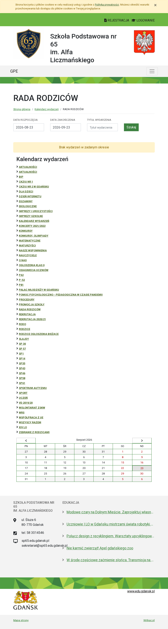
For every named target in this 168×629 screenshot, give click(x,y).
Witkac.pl (149, 620)
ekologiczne (28, 206)
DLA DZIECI (26, 191)
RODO (22, 324)
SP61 (22, 383)
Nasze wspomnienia (33, 250)
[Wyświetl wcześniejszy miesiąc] (26, 441)
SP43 (22, 368)
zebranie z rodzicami (34, 432)
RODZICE (24, 329)
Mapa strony (20, 620)
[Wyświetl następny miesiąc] (142, 441)
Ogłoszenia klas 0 (31, 265)
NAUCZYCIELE (28, 255)
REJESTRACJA (118, 20)
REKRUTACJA (27, 314)
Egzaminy (26, 201)
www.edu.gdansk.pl (141, 591)
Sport (23, 392)
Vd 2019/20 (26, 402)
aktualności (28, 171)
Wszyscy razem (30, 422)
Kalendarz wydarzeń (47, 109)
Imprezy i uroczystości (36, 211)
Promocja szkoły (31, 304)
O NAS (23, 260)
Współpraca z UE (31, 417)
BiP (21, 176)
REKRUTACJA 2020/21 (32, 319)
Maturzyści (27, 245)
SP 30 (22, 343)
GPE (14, 71)
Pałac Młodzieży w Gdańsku (39, 289)
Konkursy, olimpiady (33, 235)
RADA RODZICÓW (30, 309)
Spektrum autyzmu (33, 388)
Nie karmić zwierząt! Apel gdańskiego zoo (100, 548)
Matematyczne (29, 240)
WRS (21, 412)
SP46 (22, 373)
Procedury (26, 299)
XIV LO (23, 427)
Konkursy (26, 230)
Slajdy (24, 338)
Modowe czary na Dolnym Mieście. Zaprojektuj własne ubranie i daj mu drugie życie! (111, 512)
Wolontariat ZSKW (32, 407)
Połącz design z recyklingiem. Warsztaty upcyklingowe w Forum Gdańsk (111, 536)
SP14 (22, 358)
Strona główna (21, 109)
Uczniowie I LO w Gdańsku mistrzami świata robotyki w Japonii (111, 524)
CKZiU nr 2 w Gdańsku (34, 186)
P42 (21, 275)
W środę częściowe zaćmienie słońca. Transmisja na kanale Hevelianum (111, 560)
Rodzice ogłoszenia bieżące (39, 333)
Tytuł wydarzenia (99, 119)
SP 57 (22, 348)
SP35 (22, 363)
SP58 (22, 378)
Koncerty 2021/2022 (32, 225)
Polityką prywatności (107, 4)
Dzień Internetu (30, 196)
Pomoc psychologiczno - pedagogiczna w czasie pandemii (61, 294)
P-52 (22, 279)
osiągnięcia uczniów (33, 270)
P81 (21, 284)
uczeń (23, 397)
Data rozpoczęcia (25, 119)
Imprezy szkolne (31, 216)
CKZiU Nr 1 (26, 181)
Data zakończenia (62, 119)
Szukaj (131, 127)
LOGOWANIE (145, 20)
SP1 (21, 353)
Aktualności (28, 166)
